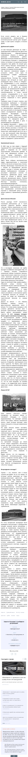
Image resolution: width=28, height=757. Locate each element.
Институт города (20, 612)
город (17, 615)
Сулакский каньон (10, 612)
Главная (2, 7)
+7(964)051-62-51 (15, 645)
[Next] (25, 659)
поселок (13, 615)
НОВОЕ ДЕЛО (6, 2)
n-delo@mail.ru (14, 640)
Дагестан (3, 615)
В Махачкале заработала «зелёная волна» (13, 712)
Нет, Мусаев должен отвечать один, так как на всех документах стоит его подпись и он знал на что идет (15, 751)
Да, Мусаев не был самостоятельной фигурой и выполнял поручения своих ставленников (14, 745)
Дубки (8, 615)
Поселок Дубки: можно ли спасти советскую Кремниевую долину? (12, 8)
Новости (7, 7)
